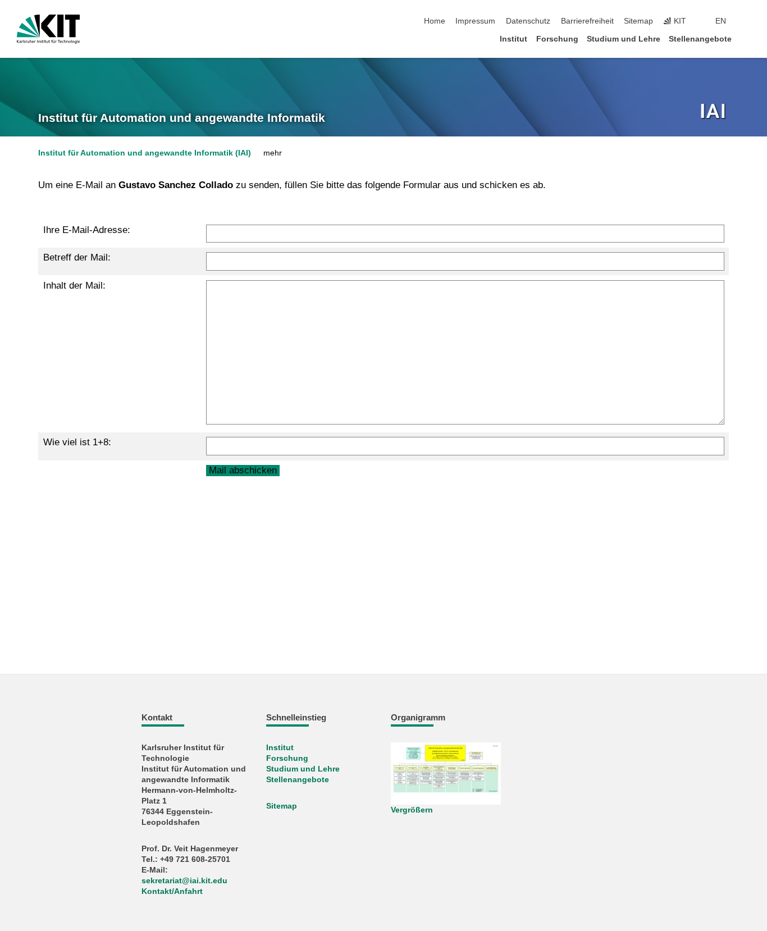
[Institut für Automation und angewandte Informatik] (714, 112)
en (720, 21)
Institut (513, 39)
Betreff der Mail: (77, 257)
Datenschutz (528, 21)
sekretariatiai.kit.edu (184, 881)
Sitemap (638, 21)
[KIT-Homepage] (48, 29)
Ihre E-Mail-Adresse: (86, 230)
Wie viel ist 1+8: (77, 442)
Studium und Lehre (623, 39)
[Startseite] (746, 38)
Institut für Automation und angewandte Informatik (181, 118)
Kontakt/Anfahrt (172, 891)
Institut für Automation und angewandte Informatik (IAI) (144, 153)
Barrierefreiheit (587, 21)
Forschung (557, 39)
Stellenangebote (700, 39)
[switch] (746, 21)
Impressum (475, 21)
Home (434, 21)
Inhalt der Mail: (74, 285)
